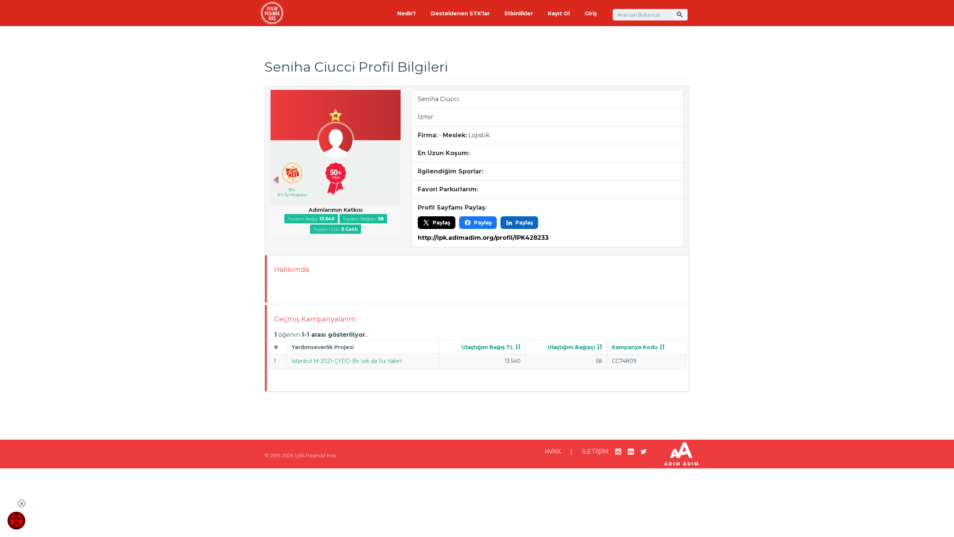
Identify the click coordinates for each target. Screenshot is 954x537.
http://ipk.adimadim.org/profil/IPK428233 (483, 237)
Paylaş (441, 222)
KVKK (553, 451)
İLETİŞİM (595, 451)
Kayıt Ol (559, 13)
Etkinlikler (519, 13)
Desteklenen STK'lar (460, 13)
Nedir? (406, 13)
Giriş (591, 13)
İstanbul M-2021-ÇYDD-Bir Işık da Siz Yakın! (346, 361)
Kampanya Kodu (635, 347)
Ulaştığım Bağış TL (488, 347)
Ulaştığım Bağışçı (571, 347)
